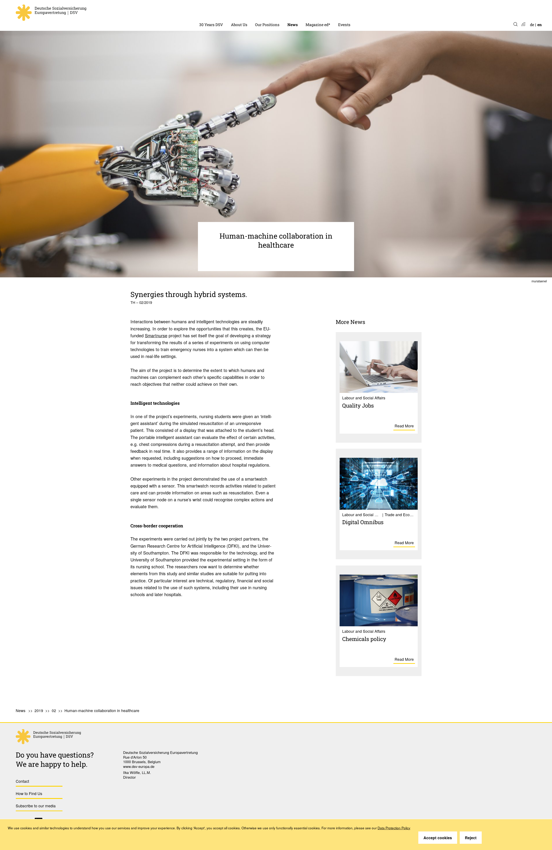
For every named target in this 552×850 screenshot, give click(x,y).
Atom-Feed (523, 25)
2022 (291, 10)
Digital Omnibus (363, 522)
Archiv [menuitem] (312, 10)
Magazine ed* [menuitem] (318, 24)
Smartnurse (156, 335)
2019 (38, 710)
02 (54, 710)
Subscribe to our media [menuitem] (36, 805)
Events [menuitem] (344, 24)
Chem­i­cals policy (364, 638)
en (539, 24)
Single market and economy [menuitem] (280, 10)
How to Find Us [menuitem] (29, 793)
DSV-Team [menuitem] (240, 10)
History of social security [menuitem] (221, 10)
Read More (404, 425)
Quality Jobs (358, 405)
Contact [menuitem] (22, 781)
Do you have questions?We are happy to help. (55, 759)
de (532, 24)
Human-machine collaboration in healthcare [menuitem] (101, 710)
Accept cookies (437, 837)
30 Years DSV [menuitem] (211, 24)
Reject (471, 837)
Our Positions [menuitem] (267, 24)
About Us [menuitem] (239, 24)
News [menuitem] (292, 24)
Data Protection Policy (394, 827)
